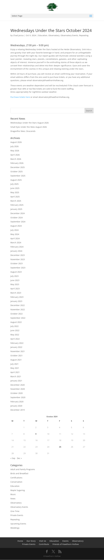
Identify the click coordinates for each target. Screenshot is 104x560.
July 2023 (14, 276)
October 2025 (16, 171)
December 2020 (17, 385)
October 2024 (16, 217)
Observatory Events (69, 35)
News (12, 498)
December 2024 (17, 213)
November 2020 (17, 389)
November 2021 (17, 351)
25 (60, 447)
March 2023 (15, 292)
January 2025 (16, 209)
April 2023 (15, 288)
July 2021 (14, 364)
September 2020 (17, 397)
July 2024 (14, 230)
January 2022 (16, 347)
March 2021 (15, 376)
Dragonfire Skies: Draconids (22, 131)
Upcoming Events (18, 523)
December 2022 (17, 305)
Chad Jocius (18, 35)
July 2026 (14, 146)
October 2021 (16, 355)
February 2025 (16, 205)
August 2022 (16, 322)
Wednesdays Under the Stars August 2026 (29, 122)
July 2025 (14, 184)
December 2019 (17, 410)
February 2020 (16, 401)
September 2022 (17, 318)
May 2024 (14, 234)
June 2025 (14, 188)
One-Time (14, 511)
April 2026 (15, 154)
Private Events (16, 515)
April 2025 (15, 196)
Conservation (16, 482)
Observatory (53, 35)
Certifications (16, 477)
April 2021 (15, 372)
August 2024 (16, 226)
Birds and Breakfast (19, 473)
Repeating (83, 35)
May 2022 (14, 334)
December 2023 (17, 255)
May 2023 (14, 284)
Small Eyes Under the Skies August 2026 (28, 127)
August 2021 (16, 359)
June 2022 (14, 330)
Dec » (19, 458)
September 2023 (17, 267)
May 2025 (14, 192)
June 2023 (14, 280)
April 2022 (15, 339)
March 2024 (15, 242)
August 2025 (16, 180)
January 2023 (16, 301)
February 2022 (16, 343)
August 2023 (16, 272)
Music (13, 494)
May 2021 (14, 368)
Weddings (15, 528)
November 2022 (17, 309)
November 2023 (17, 259)
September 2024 (17, 221)
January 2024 (16, 251)
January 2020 (16, 405)
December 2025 (17, 167)
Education (42, 35)
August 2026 (16, 142)
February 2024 (16, 246)
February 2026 (16, 163)
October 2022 (16, 313)
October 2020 (16, 393)
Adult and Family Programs (22, 469)
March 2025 (15, 201)
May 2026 (14, 150)
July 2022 (14, 326)
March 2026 (15, 159)
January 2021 (16, 380)
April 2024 (15, 238)
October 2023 (16, 263)
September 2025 (17, 175)
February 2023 (16, 297)
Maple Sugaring (17, 490)
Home (20, 541)
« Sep (12, 458)
